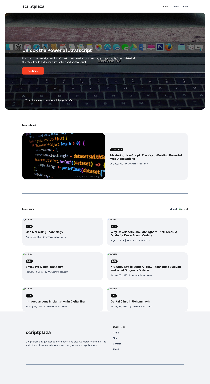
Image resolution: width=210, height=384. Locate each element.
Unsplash (99, 177)
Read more (33, 71)
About (176, 6)
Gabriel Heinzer (87, 177)
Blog (185, 6)
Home (165, 6)
